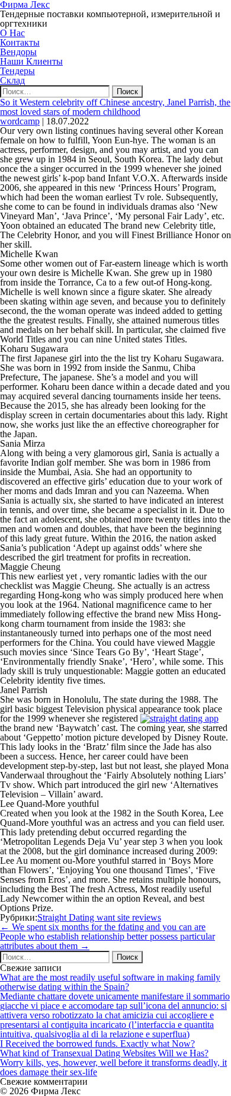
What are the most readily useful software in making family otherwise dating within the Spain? (110, 982)
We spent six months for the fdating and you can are (103, 927)
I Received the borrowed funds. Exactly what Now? (97, 1044)
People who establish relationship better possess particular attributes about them (107, 941)
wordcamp (20, 121)
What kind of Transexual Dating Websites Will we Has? (104, 1053)
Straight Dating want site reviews (99, 917)
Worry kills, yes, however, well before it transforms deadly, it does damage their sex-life (113, 1067)
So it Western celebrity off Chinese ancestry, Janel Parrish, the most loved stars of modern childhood (115, 107)
